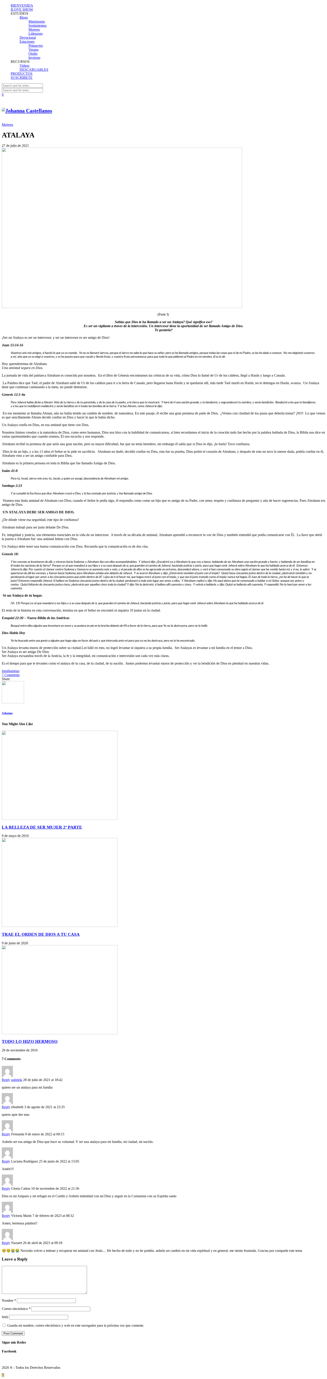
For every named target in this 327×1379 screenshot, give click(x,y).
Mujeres (34, 29)
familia (6, 671)
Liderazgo (35, 33)
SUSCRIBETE (21, 78)
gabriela (16, 1080)
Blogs (24, 17)
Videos (24, 65)
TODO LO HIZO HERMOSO (30, 1041)
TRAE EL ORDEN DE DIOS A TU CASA (41, 934)
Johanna (7, 713)
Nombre (9, 1300)
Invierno (34, 57)
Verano (33, 49)
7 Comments (11, 675)
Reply (6, 1080)
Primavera (35, 45)
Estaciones (27, 41)
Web (5, 1317)
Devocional (28, 37)
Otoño (32, 53)
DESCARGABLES (34, 69)
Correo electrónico (16, 1309)
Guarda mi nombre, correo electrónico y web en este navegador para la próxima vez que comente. (75, 1325)
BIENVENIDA (22, 5)
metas (15, 671)
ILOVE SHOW (22, 9)
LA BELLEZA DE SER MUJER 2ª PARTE (42, 827)
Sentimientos (37, 25)
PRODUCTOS (21, 73)
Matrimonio (36, 21)
